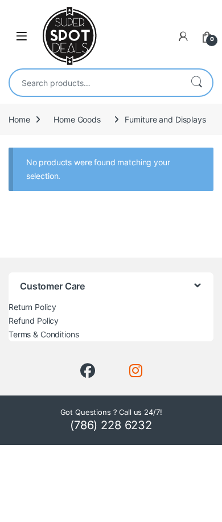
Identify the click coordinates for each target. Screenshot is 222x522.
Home (19, 119)
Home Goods (77, 119)
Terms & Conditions (44, 334)
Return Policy (32, 307)
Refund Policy (34, 320)
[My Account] (183, 36)
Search (196, 83)
